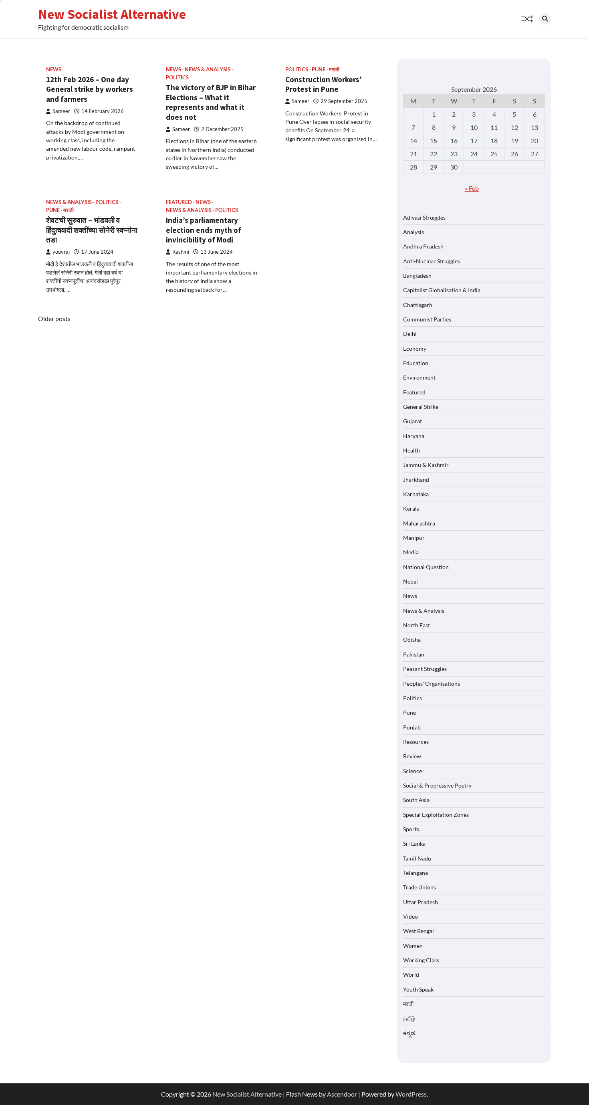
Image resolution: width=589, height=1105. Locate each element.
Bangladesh (417, 275)
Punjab (412, 727)
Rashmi (180, 252)
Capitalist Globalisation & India (441, 290)
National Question (426, 567)
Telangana (415, 872)
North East (416, 625)
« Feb (472, 188)
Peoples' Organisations (431, 683)
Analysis (413, 231)
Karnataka (416, 494)
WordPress (411, 1094)
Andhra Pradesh (423, 246)
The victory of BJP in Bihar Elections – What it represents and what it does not (211, 102)
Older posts (54, 318)
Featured (179, 202)
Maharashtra (419, 523)
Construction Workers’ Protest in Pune (323, 84)
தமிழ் (409, 1018)
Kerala (411, 508)
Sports (411, 829)
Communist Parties (427, 319)
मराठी (334, 70)
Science (412, 771)
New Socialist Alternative (112, 14)
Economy (414, 348)
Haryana (413, 435)
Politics (177, 78)
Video (410, 916)
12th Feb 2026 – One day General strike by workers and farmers (89, 89)
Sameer (61, 111)
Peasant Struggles (425, 668)
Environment (419, 377)
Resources (416, 741)
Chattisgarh (417, 304)
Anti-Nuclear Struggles (431, 261)
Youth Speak (418, 989)
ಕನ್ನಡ (409, 1033)
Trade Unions (419, 887)
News (53, 70)
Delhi (410, 333)
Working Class (421, 960)
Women (413, 945)
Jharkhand (416, 479)
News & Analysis (207, 70)
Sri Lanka (414, 843)
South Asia (416, 799)
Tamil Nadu (417, 858)
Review (412, 756)
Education (415, 363)
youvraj (61, 252)
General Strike (420, 406)
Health (411, 450)
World (411, 974)
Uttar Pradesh (420, 902)
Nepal (410, 581)
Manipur (414, 537)
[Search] (545, 19)
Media (411, 552)
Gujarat (412, 421)
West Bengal (418, 930)
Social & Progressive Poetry (437, 785)
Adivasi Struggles (424, 217)
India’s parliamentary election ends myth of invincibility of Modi (203, 230)
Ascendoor (342, 1094)
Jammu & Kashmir (426, 464)
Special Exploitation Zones (436, 814)
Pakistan (413, 654)
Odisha (412, 639)
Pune (318, 70)
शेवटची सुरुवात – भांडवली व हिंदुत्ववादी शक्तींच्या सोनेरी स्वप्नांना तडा (91, 230)
